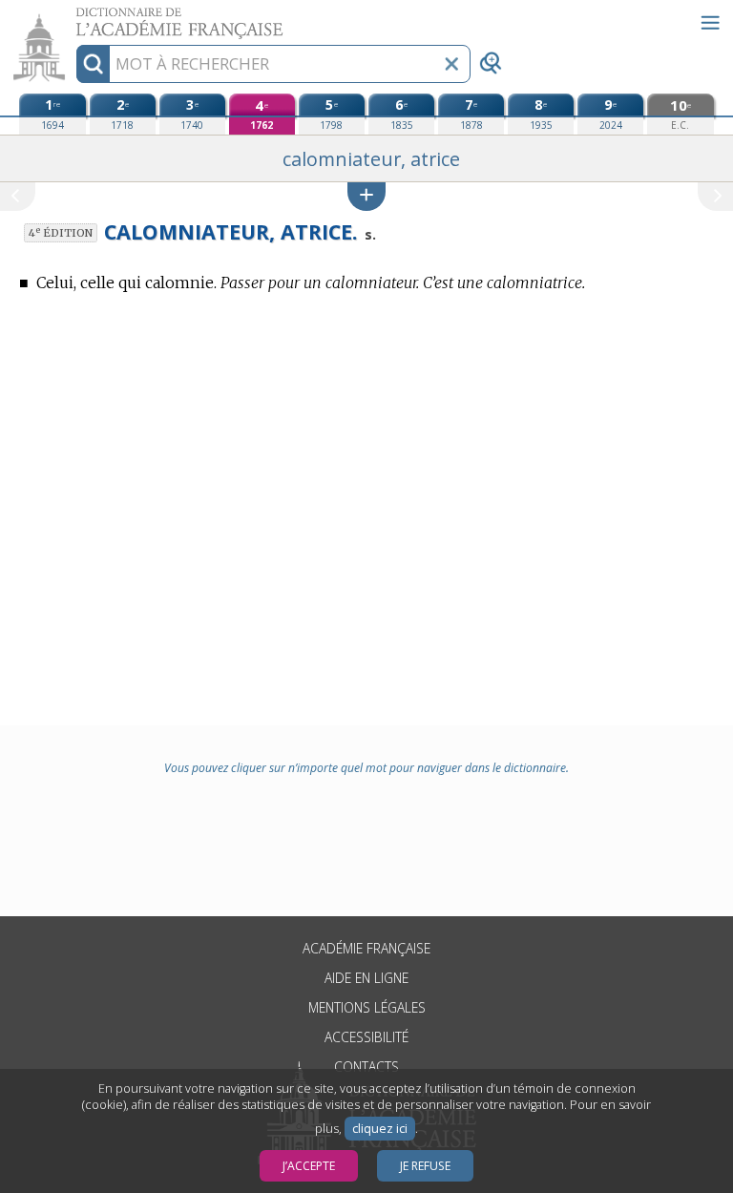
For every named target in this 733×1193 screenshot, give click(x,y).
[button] (366, 196)
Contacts (366, 1066)
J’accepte (309, 1166)
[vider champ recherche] (451, 64)
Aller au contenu (73, 17)
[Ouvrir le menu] (710, 23)
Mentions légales (367, 1007)
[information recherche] (93, 64)
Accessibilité (366, 1037)
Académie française (366, 948)
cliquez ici (380, 1128)
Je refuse (425, 1166)
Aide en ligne (366, 978)
